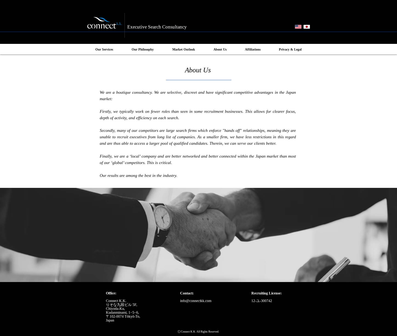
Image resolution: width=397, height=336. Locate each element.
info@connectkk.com (195, 301)
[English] (298, 26)
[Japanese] (306, 26)
